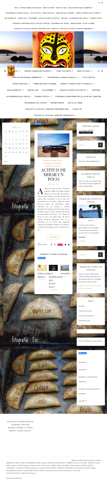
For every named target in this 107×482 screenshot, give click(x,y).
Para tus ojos (61, 8)
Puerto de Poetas (53, 166)
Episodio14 (83, 362)
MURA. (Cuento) (11, 465)
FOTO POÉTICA (36, 13)
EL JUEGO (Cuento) (22, 465)
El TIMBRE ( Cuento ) (72, 463)
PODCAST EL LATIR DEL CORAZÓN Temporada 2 (76, 29)
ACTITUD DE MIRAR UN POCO (53, 174)
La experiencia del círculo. (79, 18)
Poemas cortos (96, 18)
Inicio (16, 8)
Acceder (82, 306)
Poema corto (56, 160)
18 (9, 148)
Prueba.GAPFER (76, 23)
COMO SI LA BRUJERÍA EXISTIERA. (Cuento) (34, 463)
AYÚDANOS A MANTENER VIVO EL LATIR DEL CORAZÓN (31, 23)
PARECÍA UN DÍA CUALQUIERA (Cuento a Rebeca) (66, 465)
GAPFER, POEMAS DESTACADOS (30, 8)
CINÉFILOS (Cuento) (94, 463)
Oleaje (93, 468)
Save (61, 244)
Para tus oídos (49, 8)
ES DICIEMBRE (32, 18)
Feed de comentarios (86, 316)
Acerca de (55, 29)
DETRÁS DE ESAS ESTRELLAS (56, 463)
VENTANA (64, 18)
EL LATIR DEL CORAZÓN (23, 468)
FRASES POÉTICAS (48, 13)
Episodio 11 (83, 401)
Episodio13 (83, 370)
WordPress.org (84, 320)
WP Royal (19, 478)
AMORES (82, 241)
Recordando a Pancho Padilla (17, 13)
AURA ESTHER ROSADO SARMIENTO (80, 8)
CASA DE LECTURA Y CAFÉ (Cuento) (39, 465)
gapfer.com (22, 18)
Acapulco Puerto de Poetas (49, 18)
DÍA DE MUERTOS (10, 18)
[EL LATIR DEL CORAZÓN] (53, 57)
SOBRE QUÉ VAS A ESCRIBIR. (65, 13)
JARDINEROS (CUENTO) (13, 463)
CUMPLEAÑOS (10, 468)
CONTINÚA (65, 273)
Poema (46, 160)
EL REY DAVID (83, 463)
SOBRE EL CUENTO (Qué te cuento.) (88, 13)
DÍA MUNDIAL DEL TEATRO (60, 23)
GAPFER (44, 245)
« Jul (5, 161)
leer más (54, 237)
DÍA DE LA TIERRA (88, 23)
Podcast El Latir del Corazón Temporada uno (32, 29)
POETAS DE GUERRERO (53, 163)
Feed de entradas (85, 311)
